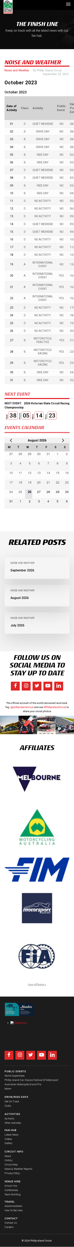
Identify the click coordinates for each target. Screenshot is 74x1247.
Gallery (8, 1143)
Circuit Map (11, 1164)
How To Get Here (13, 1210)
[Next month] (63, 440)
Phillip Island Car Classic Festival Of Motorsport (31, 1080)
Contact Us (11, 1222)
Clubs (8, 1105)
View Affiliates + (37, 984)
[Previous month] (11, 440)
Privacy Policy (12, 1173)
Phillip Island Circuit (49, 70)
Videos (8, 1139)
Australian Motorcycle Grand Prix (23, 1084)
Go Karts (9, 1118)
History (8, 1160)
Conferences (11, 1190)
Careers (9, 1227)
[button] (68, 4)
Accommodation (13, 1206)
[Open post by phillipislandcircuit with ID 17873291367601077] (9, 725)
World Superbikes (15, 1075)
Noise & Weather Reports (18, 1168)
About (8, 1156)
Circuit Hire (11, 1185)
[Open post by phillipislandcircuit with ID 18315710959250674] (46, 725)
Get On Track (12, 1101)
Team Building (13, 1194)
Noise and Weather (17, 70)
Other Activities (13, 1122)
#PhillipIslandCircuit (55, 707)
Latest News (12, 1134)
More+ (8, 1088)
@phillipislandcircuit (22, 707)
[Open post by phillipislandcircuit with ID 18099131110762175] (28, 725)
